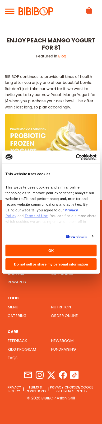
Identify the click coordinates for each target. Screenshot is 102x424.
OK (51, 251)
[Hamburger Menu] (12, 11)
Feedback (17, 340)
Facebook (63, 375)
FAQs (13, 358)
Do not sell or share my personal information (51, 264)
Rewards (17, 282)
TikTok (74, 375)
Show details (76, 236)
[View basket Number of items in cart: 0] (89, 15)
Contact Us (28, 375)
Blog (62, 56)
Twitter (51, 375)
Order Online (64, 315)
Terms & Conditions (35, 389)
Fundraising (63, 349)
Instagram (39, 375)
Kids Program (22, 349)
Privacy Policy (14, 389)
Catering (17, 315)
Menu (13, 307)
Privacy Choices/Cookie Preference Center (71, 389)
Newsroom (62, 340)
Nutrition (61, 307)
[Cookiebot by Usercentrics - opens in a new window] (76, 157)
